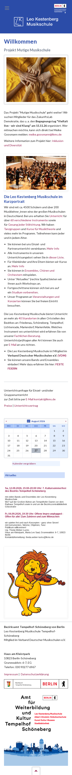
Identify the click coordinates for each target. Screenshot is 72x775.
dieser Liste (56, 257)
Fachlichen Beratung (27, 336)
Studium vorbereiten (25, 292)
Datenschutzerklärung (35, 674)
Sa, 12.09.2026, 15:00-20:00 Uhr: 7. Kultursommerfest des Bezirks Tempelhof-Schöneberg (35, 489)
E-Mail (12, 344)
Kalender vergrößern (24, 463)
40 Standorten (28, 318)
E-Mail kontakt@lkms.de (40, 399)
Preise (8, 405)
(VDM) (62, 355)
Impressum (11, 674)
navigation (7, 8)
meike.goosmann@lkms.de (45, 134)
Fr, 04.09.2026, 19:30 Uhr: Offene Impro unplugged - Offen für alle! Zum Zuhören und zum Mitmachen (34, 515)
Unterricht (56, 216)
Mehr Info (53, 248)
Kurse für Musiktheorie (40, 229)
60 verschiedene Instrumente (29, 220)
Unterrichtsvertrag (26, 405)
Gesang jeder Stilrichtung (24, 224)
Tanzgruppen (12, 229)
